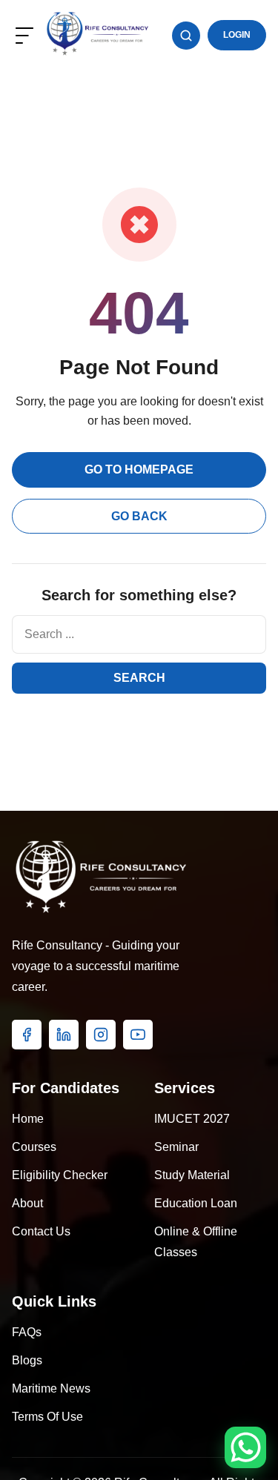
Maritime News (51, 1388)
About (27, 1203)
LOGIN (237, 35)
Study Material (192, 1175)
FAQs (27, 1332)
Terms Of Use (47, 1416)
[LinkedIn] (64, 1034)
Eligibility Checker (59, 1175)
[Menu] (24, 35)
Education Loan (195, 1203)
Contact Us (41, 1231)
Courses (34, 1147)
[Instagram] (101, 1034)
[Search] (186, 35)
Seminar (176, 1147)
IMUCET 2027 (192, 1118)
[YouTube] (138, 1034)
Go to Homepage (139, 469)
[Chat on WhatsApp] (245, 1447)
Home (28, 1118)
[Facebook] (27, 1034)
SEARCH (139, 677)
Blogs (27, 1360)
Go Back (139, 516)
